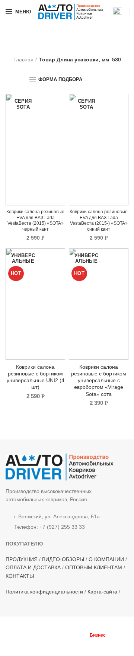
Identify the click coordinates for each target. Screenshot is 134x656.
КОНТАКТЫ (20, 576)
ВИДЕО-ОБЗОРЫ (63, 559)
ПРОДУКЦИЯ (22, 559)
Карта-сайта (102, 592)
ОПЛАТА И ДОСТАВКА (33, 567)
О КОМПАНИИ (106, 559)
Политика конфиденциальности (44, 592)
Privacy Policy (113, 642)
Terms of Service (65, 646)
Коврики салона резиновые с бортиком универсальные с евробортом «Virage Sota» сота (98, 380)
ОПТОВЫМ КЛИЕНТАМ (93, 567)
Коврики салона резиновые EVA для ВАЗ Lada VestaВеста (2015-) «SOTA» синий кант (99, 220)
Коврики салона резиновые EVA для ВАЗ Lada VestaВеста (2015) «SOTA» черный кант (35, 220)
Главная (23, 60)
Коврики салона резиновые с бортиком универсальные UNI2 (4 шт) (35, 377)
